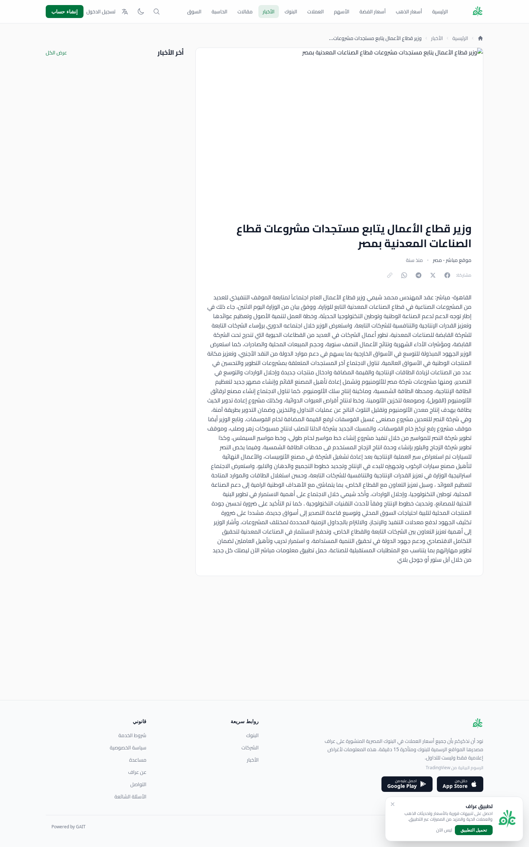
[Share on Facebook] (447, 275)
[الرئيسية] (480, 38)
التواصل (138, 784)
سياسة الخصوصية (128, 747)
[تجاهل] (392, 804)
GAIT (81, 827)
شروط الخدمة (132, 735)
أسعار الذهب (409, 11)
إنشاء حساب (64, 11)
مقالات (245, 11)
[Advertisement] (267, 649)
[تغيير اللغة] (124, 11)
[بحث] (156, 11)
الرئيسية (440, 11)
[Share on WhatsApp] (404, 275)
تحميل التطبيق (474, 830)
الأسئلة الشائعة (130, 796)
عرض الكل (56, 52)
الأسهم (341, 11)
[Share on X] (433, 275)
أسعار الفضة (373, 11)
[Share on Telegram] (418, 275)
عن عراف (137, 772)
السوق (194, 11)
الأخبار (269, 11)
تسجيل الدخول (101, 11)
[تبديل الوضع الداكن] (140, 11)
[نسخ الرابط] (389, 275)
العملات (315, 11)
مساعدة (137, 759)
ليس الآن (444, 830)
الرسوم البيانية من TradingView (454, 767)
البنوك (291, 11)
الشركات (250, 747)
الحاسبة (219, 11)
